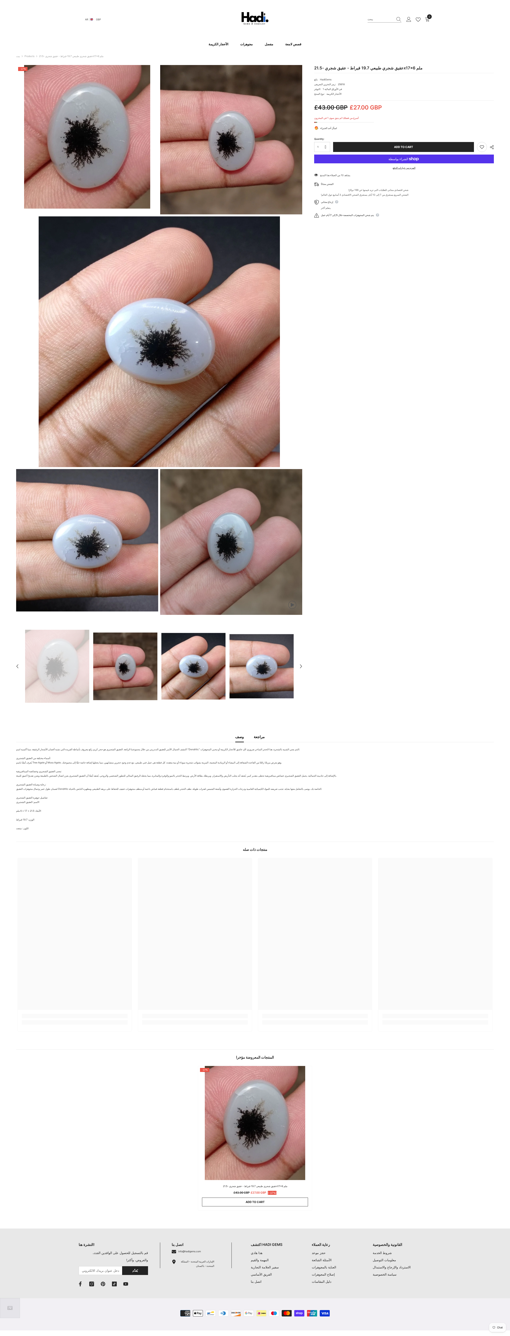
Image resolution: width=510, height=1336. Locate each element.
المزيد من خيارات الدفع (404, 167)
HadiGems (326, 79)
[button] (17, 666)
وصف (239, 737)
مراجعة (259, 737)
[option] (57, 666)
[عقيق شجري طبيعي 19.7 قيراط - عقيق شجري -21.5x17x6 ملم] (255, 1123)
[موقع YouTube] (126, 1284)
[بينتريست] (103, 1284)
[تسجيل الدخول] (408, 19)
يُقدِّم (135, 1270)
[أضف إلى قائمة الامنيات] (482, 147)
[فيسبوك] (80, 1284)
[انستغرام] (91, 1284)
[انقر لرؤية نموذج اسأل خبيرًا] (10, 1308)
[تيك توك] (114, 1284)
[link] (75, 1016)
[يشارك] (490, 147)
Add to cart (403, 147)
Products (29, 56)
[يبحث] (384, 19)
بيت (18, 56)
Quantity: (319, 138)
